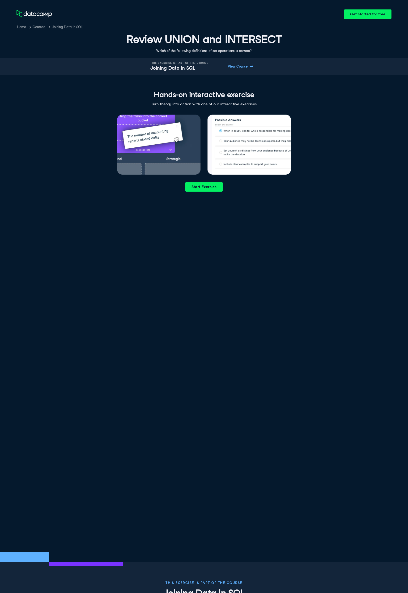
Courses (39, 27)
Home (21, 27)
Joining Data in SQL (67, 27)
